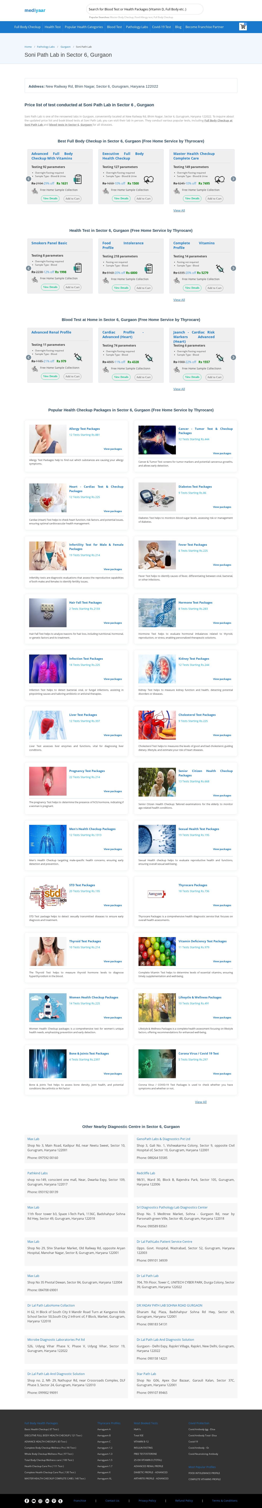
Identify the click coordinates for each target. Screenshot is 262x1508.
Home (28, 46)
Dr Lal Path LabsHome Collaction (51, 1305)
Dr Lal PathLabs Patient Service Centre (164, 1241)
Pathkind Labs (37, 1173)
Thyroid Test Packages (85, 941)
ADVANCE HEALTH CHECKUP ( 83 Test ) (46, 1442)
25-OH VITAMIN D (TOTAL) (148, 1460)
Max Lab (33, 1139)
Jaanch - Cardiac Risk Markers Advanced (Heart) (194, 337)
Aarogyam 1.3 (104, 1454)
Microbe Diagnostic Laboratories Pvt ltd (56, 1339)
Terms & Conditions (224, 1500)
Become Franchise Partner (204, 27)
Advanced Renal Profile (51, 332)
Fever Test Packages (193, 544)
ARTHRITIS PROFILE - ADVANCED (151, 1478)
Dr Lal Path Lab (148, 1276)
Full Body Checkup (27, 27)
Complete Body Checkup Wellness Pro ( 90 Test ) (50, 1448)
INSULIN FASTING (143, 1448)
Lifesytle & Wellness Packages (200, 997)
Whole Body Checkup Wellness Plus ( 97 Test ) (49, 1454)
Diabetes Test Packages (195, 486)
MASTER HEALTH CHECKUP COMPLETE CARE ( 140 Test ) (55, 1478)
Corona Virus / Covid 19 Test (199, 1053)
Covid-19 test (161, 27)
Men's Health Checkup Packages (92, 829)
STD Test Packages (82, 885)
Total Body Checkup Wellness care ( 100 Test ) (49, 1460)
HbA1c (137, 1429)
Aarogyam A (104, 1429)
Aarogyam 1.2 (104, 1448)
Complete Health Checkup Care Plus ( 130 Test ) (50, 1472)
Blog (178, 27)
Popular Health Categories (84, 27)
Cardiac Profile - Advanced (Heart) (123, 334)
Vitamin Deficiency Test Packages (203, 941)
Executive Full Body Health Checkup (123, 156)
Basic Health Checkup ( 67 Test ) (42, 1429)
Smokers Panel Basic (49, 243)
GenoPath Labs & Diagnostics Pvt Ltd (163, 1139)
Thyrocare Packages (193, 885)
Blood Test (114, 27)
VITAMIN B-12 (141, 1442)
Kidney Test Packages (194, 658)
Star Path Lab (146, 1374)
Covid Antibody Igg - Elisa (202, 1429)
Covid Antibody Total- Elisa (203, 1435)
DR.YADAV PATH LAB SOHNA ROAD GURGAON (169, 1305)
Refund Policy (184, 1500)
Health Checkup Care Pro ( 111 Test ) (44, 1466)
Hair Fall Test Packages (85, 602)
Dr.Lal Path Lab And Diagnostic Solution (165, 1339)
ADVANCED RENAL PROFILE (148, 1466)
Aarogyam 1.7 (104, 1466)
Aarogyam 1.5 (104, 1460)
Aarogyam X (103, 1472)
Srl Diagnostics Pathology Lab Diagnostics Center (172, 1207)
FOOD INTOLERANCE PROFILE (204, 1473)
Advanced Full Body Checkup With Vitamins (52, 156)
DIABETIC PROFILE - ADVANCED (151, 1472)
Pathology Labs (137, 27)
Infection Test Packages (86, 658)
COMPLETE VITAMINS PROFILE (205, 1479)
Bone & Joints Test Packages (89, 1053)
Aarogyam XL (104, 1478)
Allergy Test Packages (84, 429)
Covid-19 (193, 1442)
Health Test (53, 27)
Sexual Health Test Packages (199, 829)
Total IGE (138, 1435)
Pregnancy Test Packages (87, 771)
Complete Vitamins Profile (194, 245)
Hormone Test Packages (195, 602)
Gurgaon (66, 46)
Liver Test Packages (83, 715)
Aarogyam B (104, 1435)
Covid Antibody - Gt (199, 1448)
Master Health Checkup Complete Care (194, 156)
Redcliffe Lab (146, 1173)
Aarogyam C (104, 1442)
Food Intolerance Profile (123, 245)
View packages (113, 449)
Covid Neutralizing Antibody (203, 1454)
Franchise (80, 1500)
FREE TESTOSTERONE (145, 1454)
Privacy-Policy (147, 1500)
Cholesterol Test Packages (197, 715)
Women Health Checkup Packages (93, 997)
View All (179, 210)
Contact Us (112, 1500)
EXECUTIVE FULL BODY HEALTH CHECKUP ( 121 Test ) (53, 1435)
